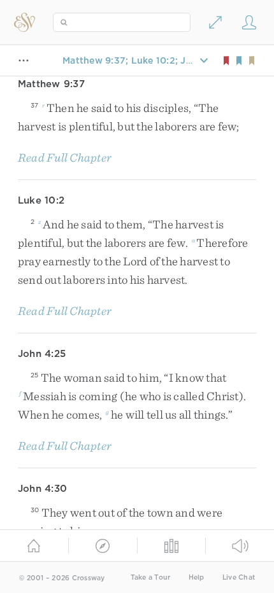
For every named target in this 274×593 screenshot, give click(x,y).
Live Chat (238, 577)
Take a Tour (151, 577)
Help (197, 577)
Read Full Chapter (65, 157)
